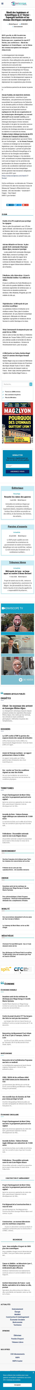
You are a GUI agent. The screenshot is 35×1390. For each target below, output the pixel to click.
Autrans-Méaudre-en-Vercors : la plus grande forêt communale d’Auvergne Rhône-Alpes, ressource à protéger (15, 247)
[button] (17, 622)
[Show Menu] (2, 3)
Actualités (16, 532)
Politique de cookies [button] (13, 1380)
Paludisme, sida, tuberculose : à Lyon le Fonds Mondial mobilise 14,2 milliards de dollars (16, 277)
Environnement (18, 26)
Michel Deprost (22, 500)
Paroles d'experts (17, 526)
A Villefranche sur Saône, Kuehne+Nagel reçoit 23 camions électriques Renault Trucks (16, 355)
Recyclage (16, 494)
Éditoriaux (17, 488)
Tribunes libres (17, 562)
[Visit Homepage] (19, 3)
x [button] (33, 1372)
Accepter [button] (17, 1385)
